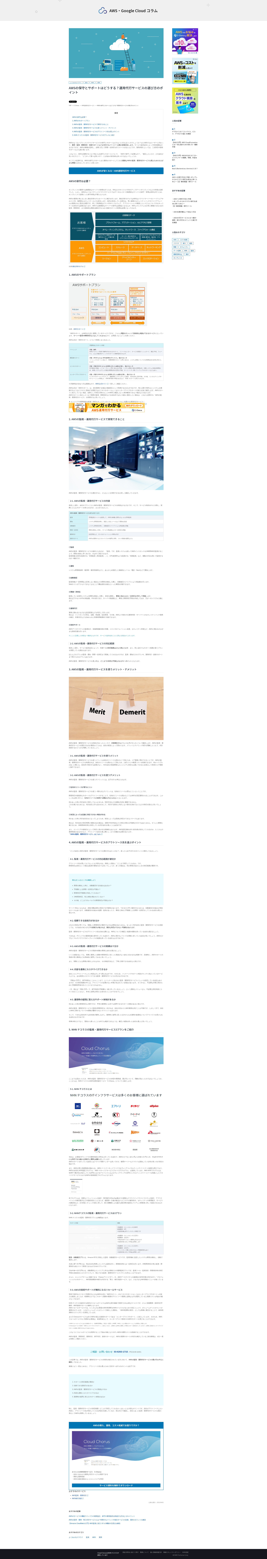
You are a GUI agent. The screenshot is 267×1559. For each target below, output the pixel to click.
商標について (144, 1552)
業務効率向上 (177, 254)
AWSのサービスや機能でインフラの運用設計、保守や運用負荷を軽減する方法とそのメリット (102, 1516)
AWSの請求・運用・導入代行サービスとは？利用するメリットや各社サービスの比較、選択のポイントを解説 (107, 1520)
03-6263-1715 (121, 1351)
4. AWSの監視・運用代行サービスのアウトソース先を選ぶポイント (96, 131)
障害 (174, 247)
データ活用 (177, 251)
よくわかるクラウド (76, 1537)
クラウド (176, 243)
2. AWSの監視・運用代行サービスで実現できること (90, 124)
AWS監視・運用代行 (79, 1495)
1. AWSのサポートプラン (81, 121)
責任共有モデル (77, 266)
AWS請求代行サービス (88, 105)
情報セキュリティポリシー (172, 1552)
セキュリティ (184, 247)
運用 (100, 1537)
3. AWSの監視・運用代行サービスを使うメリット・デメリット (94, 128)
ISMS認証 (185, 1552)
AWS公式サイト (101, 384)
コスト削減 (183, 240)
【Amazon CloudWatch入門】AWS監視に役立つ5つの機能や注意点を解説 (94, 1523)
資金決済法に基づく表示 (130, 1552)
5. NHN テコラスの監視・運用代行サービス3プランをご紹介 (93, 135)
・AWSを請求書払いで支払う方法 (184, 212)
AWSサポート (78, 329)
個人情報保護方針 (156, 1552)
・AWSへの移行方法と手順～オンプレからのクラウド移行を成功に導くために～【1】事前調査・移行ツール (184, 202)
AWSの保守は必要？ (79, 117)
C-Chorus (76, 105)
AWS (94, 1537)
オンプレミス (177, 258)
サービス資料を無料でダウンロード (116, 1485)
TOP (70, 105)
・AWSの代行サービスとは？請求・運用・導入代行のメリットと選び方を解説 (184, 220)
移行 (184, 243)
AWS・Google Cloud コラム (133, 10)
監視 (87, 1537)
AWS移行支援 (77, 1498)
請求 (187, 254)
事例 (185, 251)
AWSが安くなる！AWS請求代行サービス (116, 170)
